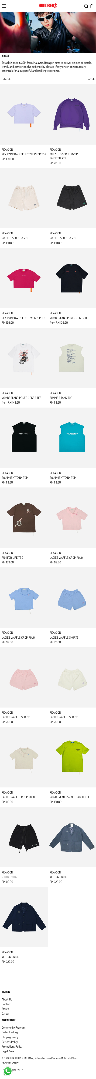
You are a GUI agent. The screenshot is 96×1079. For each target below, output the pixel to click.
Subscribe (7, 984)
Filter (4, 79)
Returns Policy (10, 1042)
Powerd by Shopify (10, 1062)
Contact (6, 1004)
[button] (86, 6)
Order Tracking (10, 1032)
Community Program (13, 1027)
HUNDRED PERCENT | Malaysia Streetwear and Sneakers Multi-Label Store (43, 1057)
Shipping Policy (10, 1037)
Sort (89, 79)
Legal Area (8, 1051)
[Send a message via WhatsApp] (7, 1071)
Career (5, 1013)
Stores (5, 1009)
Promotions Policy (12, 1046)
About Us (7, 999)
